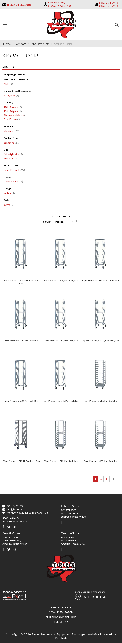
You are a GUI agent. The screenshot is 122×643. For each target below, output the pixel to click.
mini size (10, 158)
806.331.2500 (68, 537)
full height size (13, 154)
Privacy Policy (61, 607)
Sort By (47, 221)
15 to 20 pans (12, 111)
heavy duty (11, 95)
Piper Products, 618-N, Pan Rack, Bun (21, 461)
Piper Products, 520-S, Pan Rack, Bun (61, 401)
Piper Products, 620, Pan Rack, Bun (61, 461)
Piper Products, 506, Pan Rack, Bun (61, 280)
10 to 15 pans (12, 106)
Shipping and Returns (61, 617)
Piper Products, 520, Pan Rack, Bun (21, 401)
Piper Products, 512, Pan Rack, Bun (61, 340)
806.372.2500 (14, 506)
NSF (8, 83)
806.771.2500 (68, 510)
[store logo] (61, 24)
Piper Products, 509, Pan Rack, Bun (21, 340)
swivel (8, 204)
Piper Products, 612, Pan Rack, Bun (101, 401)
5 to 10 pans (12, 119)
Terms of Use (61, 621)
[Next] (113, 479)
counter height (13, 181)
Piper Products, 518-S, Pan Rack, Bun (100, 340)
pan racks (11, 142)
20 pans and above (15, 115)
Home (7, 44)
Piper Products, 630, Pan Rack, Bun (101, 461)
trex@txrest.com (16, 509)
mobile (9, 193)
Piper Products (40, 44)
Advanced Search (61, 612)
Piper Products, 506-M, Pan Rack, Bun (100, 280)
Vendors (21, 44)
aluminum (11, 130)
